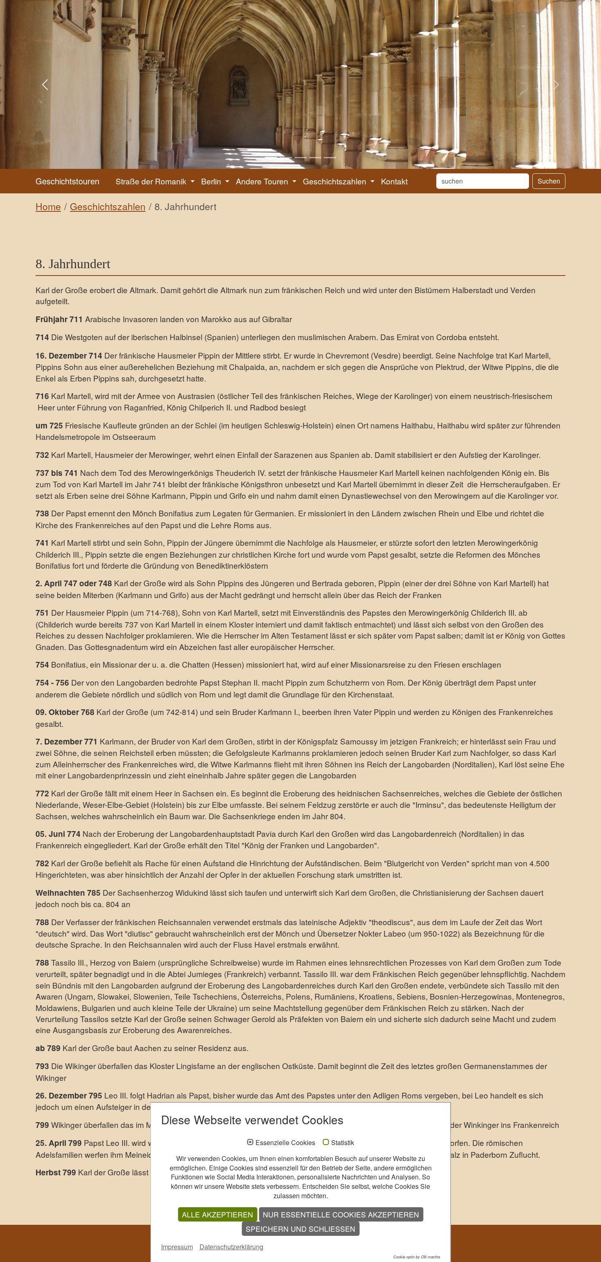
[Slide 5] (330, 157)
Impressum (177, 1246)
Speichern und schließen (300, 1229)
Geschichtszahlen (108, 206)
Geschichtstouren (67, 181)
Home (48, 206)
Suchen (549, 181)
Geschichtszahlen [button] (335, 180)
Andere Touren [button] (263, 180)
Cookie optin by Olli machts (416, 1257)
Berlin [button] (212, 180)
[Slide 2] (286, 157)
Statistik (342, 1142)
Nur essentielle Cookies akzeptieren (341, 1214)
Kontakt (394, 180)
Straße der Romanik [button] (152, 180)
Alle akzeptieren (217, 1214)
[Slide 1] (271, 157)
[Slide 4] (315, 157)
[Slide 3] (300, 157)
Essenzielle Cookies (285, 1142)
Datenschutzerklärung (231, 1246)
